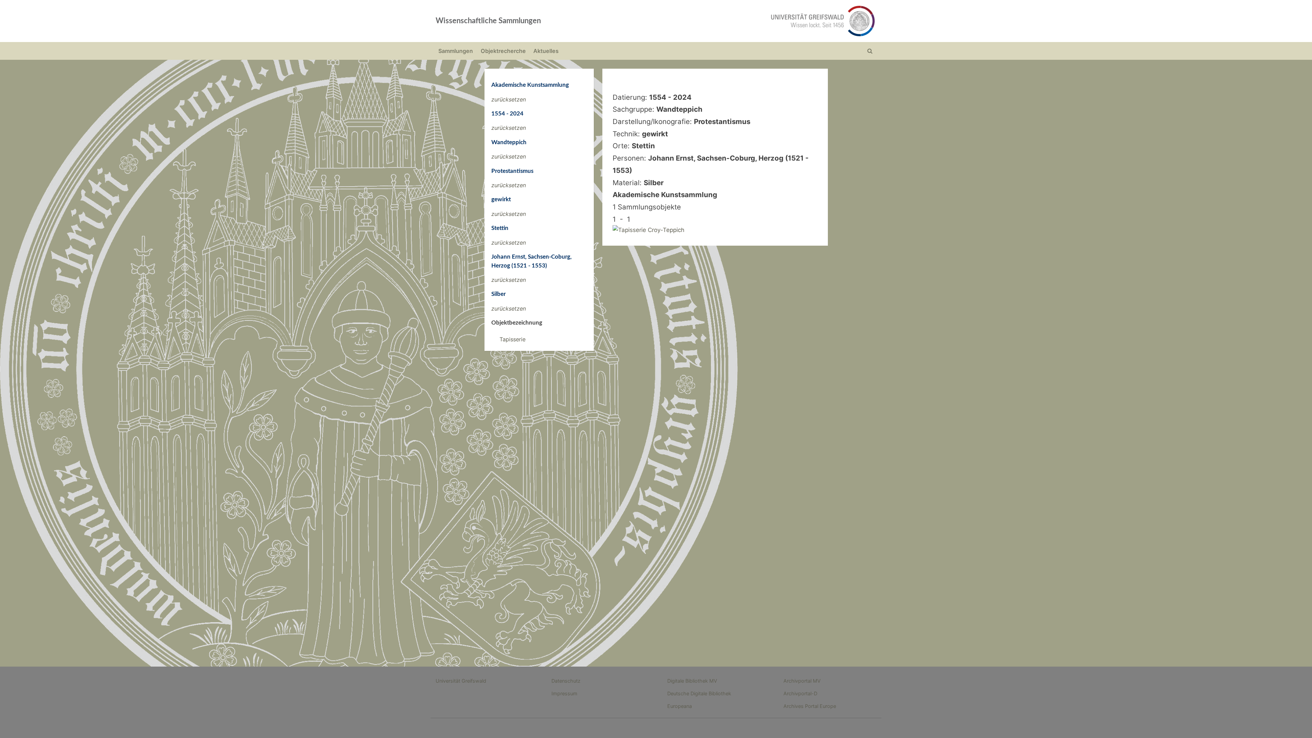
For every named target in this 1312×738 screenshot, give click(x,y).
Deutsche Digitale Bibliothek (699, 693)
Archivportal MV (802, 681)
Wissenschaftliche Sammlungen (488, 21)
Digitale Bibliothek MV (692, 681)
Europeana (679, 706)
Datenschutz (565, 681)
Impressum (564, 693)
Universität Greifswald (461, 681)
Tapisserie (512, 339)
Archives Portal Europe (809, 706)
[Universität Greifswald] (753, 21)
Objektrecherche (503, 50)
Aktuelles (546, 50)
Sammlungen (455, 50)
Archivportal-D (800, 693)
